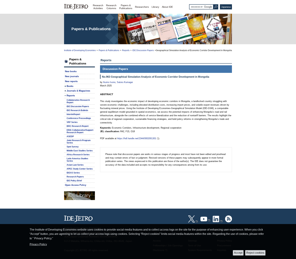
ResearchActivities (98, 7)
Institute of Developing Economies (80, 50)
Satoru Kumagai (124, 82)
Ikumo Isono (109, 82)
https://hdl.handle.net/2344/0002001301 (136, 138)
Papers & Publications (109, 50)
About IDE (167, 6)
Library (155, 6)
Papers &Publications (125, 7)
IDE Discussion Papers (143, 50)
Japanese (226, 7)
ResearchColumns (111, 7)
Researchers (142, 6)
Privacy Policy (38, 244)
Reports (126, 50)
